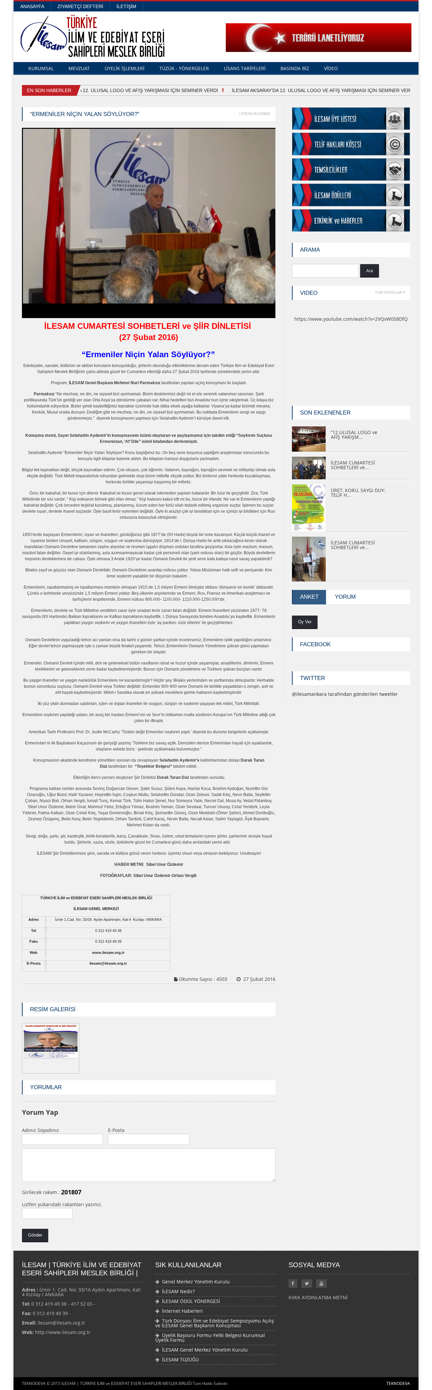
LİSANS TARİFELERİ (245, 68)
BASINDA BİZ (294, 68)
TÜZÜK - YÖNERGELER (184, 68)
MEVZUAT (79, 68)
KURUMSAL (41, 68)
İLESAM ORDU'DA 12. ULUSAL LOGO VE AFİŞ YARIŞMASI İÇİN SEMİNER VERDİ (125, 90)
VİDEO (331, 68)
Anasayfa (32, 6)
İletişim (126, 6)
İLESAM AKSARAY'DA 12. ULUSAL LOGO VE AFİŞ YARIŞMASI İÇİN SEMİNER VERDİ (319, 90)
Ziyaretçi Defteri (80, 6)
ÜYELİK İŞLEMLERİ (124, 68)
